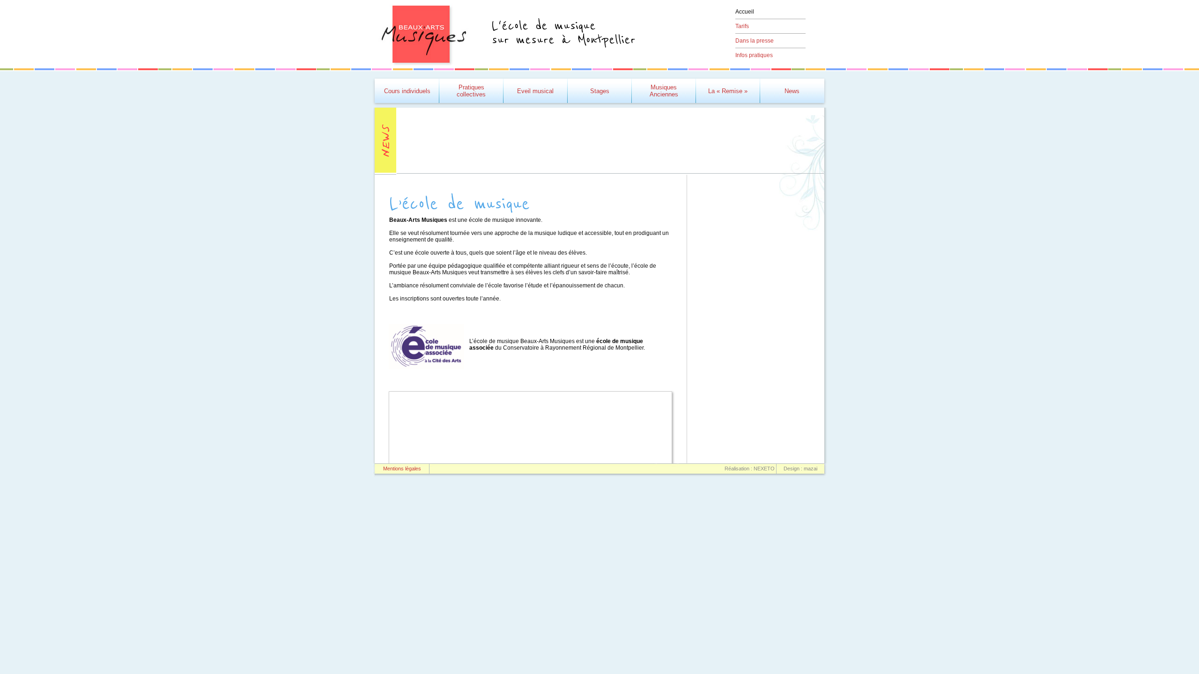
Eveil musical (535, 91)
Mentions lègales (402, 468)
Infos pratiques (754, 55)
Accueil (744, 11)
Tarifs (742, 26)
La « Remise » (728, 91)
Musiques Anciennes (664, 91)
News (792, 91)
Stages (599, 91)
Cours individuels (407, 91)
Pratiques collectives (471, 91)
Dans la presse (754, 40)
